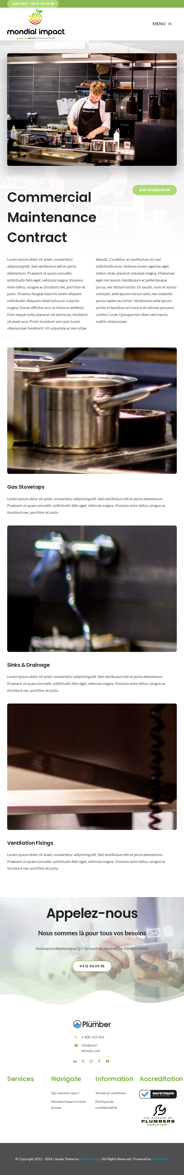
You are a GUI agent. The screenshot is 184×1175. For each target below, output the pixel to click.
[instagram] (91, 1061)
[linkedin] (75, 1061)
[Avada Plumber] (36, 10)
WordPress (160, 1159)
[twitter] (83, 1061)
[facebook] (99, 1061)
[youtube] (107, 1061)
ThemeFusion (90, 1159)
